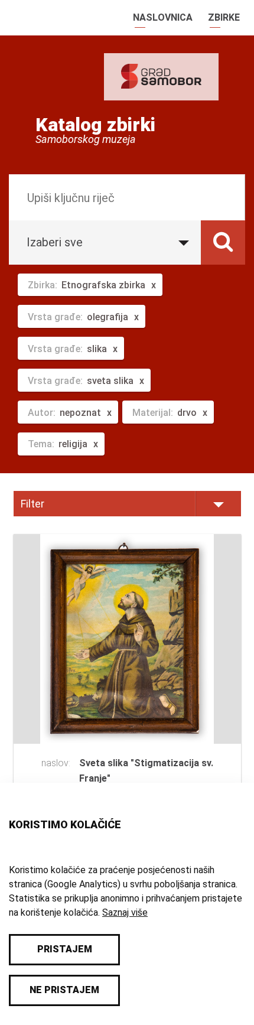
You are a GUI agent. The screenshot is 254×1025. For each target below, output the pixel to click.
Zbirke (224, 17)
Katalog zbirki (95, 124)
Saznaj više (125, 912)
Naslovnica (163, 17)
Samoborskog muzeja (85, 139)
